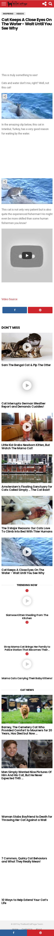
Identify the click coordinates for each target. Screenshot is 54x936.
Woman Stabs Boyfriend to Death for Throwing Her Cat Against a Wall (27, 818)
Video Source (9, 299)
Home (15, 929)
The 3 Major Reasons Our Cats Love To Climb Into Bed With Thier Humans (27, 529)
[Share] (13, 933)
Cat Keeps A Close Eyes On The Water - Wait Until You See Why (23, 571)
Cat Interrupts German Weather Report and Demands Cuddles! (23, 405)
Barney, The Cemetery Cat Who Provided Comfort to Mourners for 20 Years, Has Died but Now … (27, 730)
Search (50, 3)
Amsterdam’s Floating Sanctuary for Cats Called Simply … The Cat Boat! (27, 488)
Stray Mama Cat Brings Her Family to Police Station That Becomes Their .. (27, 648)
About (39, 929)
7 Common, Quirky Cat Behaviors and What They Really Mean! (24, 860)
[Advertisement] (27, 52)
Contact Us (27, 929)
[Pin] (40, 933)
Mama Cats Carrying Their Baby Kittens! (27, 678)
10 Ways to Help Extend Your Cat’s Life (25, 901)
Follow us (44, 3)
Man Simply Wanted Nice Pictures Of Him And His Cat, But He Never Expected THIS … (27, 775)
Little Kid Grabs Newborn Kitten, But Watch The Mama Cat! (26, 446)
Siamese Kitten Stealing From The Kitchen (27, 616)
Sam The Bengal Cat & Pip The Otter (26, 365)
